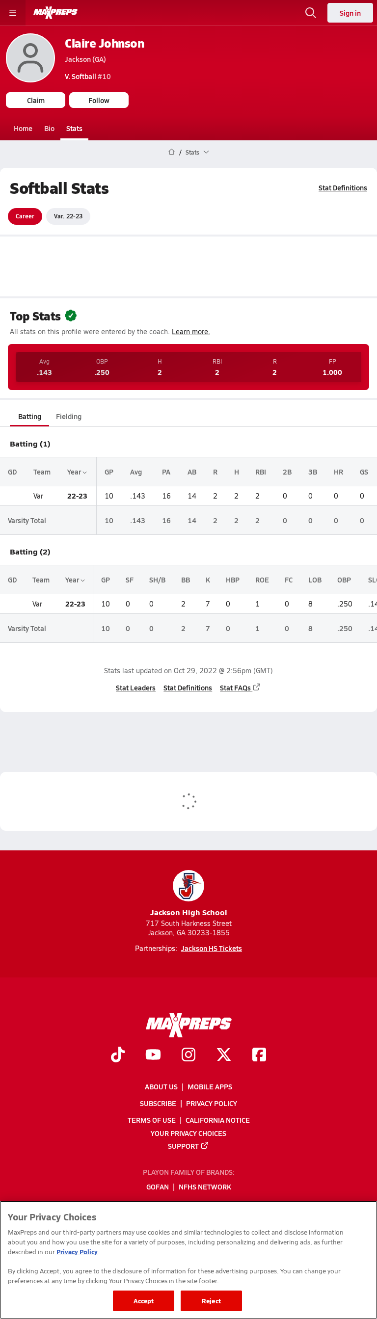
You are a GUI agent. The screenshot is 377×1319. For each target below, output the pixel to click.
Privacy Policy (211, 1103)
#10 (88, 76)
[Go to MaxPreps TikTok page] (118, 1056)
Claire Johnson (104, 43)
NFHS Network (205, 1187)
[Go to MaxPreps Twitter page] (224, 1056)
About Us (161, 1086)
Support (183, 1146)
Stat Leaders (136, 687)
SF (130, 579)
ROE (262, 579)
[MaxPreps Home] (55, 12)
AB (192, 471)
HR (338, 471)
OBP (344, 579)
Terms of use (152, 1120)
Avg (136, 471)
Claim (36, 100)
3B (312, 471)
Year (74, 471)
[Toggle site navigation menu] (13, 13)
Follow (98, 100)
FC (289, 579)
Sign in (350, 13)
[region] (188, 1260)
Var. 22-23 (68, 216)
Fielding (68, 416)
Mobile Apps (210, 1086)
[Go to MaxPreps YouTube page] (153, 1056)
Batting (29, 416)
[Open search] (310, 13)
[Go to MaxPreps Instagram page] (188, 1056)
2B (287, 471)
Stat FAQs (235, 687)
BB (185, 579)
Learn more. (191, 331)
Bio (49, 128)
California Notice (218, 1120)
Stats (74, 128)
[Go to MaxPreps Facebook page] (259, 1056)
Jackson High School (188, 912)
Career (25, 216)
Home (23, 128)
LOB (315, 579)
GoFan (157, 1187)
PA (166, 471)
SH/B (157, 579)
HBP (233, 579)
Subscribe (158, 1103)
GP (109, 471)
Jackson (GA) (85, 58)
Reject (211, 1300)
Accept (144, 1300)
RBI (260, 471)
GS (364, 471)
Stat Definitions (343, 187)
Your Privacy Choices (188, 1133)
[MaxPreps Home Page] (171, 152)
